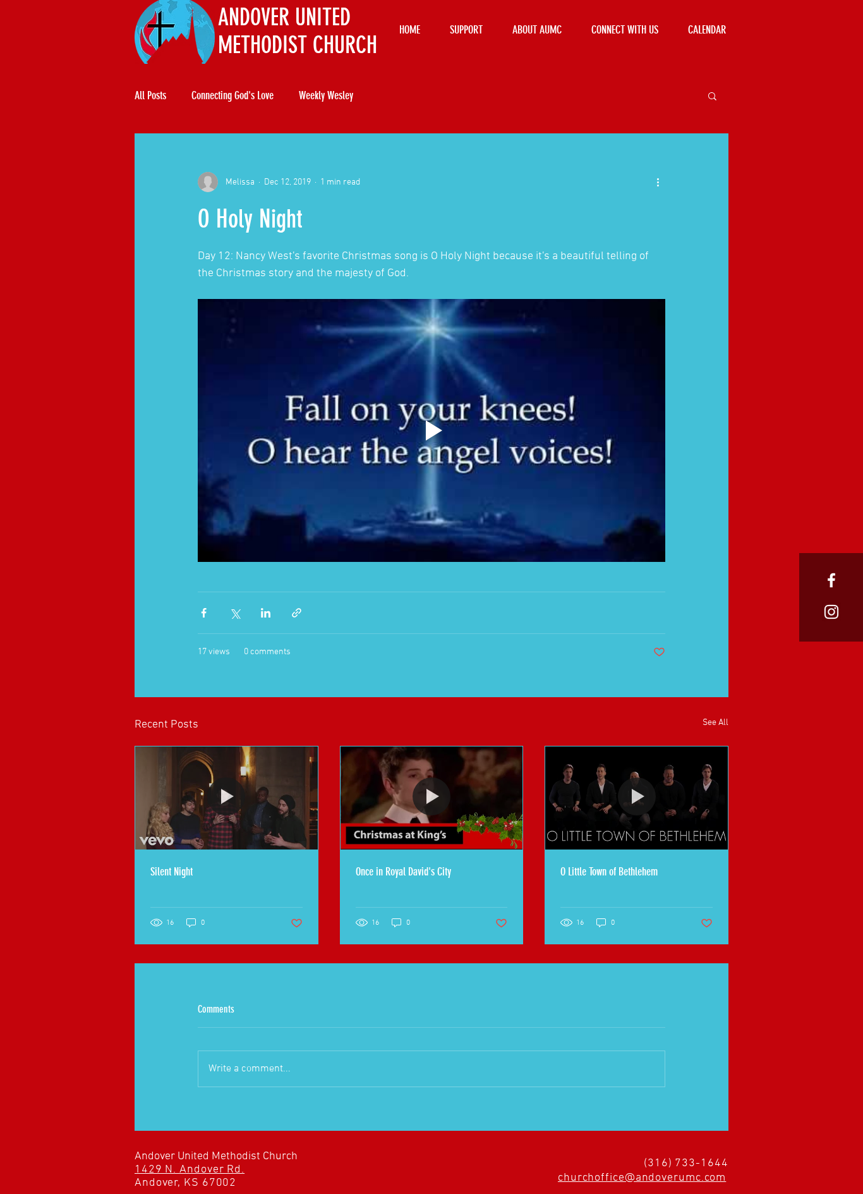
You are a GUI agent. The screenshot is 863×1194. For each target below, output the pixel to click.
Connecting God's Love (232, 95)
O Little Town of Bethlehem (609, 872)
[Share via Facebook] (204, 613)
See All (715, 722)
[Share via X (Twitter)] (235, 613)
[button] (712, 95)
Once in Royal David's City (403, 872)
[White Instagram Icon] (831, 611)
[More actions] (657, 182)
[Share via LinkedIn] (266, 613)
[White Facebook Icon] (831, 580)
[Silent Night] (226, 797)
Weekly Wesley (326, 95)
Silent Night (171, 872)
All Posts (150, 95)
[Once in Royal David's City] (432, 797)
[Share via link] (297, 613)
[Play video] (431, 430)
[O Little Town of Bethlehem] (636, 797)
